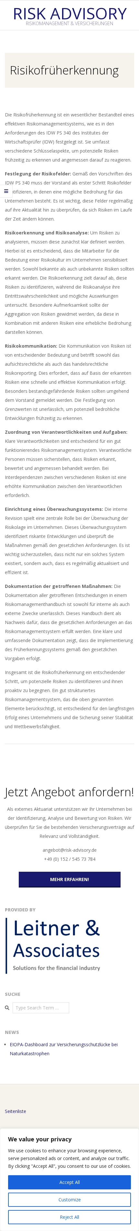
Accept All (69, 1182)
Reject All (69, 1217)
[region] (69, 1179)
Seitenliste (15, 1111)
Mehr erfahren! (69, 879)
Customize (70, 1199)
